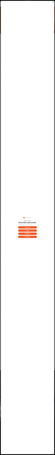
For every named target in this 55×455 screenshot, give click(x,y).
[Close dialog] (53, 2)
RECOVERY (27, 233)
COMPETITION (27, 227)
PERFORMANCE (27, 236)
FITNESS (27, 230)
